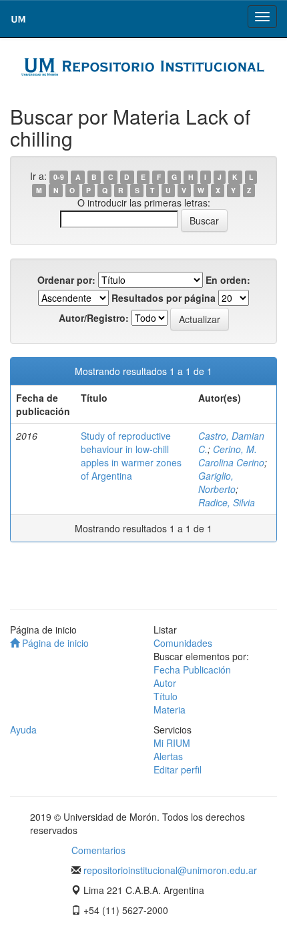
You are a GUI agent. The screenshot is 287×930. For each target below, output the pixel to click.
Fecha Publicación (192, 669)
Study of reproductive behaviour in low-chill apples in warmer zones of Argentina (131, 455)
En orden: (228, 279)
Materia (170, 709)
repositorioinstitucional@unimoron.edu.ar (170, 870)
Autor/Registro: (94, 317)
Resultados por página (163, 297)
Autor (165, 683)
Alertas (168, 756)
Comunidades (183, 643)
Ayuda (23, 729)
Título (166, 696)
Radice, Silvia (226, 502)
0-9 (58, 177)
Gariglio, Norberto (217, 482)
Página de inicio (54, 643)
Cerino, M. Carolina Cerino (231, 455)
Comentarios (98, 850)
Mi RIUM (172, 742)
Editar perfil (178, 769)
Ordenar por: (66, 279)
